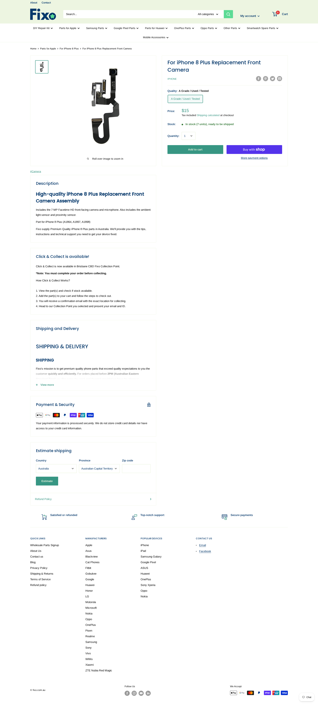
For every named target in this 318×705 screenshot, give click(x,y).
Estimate (47, 481)
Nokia (88, 613)
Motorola (90, 602)
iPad (143, 550)
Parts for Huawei (154, 28)
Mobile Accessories (154, 37)
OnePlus (90, 624)
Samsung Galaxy (151, 556)
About (33, 2)
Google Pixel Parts (124, 28)
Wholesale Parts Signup (44, 545)
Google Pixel (148, 562)
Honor (89, 590)
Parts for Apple (67, 28)
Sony (88, 647)
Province (84, 460)
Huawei (89, 585)
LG (87, 596)
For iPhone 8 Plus (69, 48)
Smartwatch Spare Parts (261, 28)
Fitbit (88, 567)
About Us (35, 550)
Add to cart (195, 149)
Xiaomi (89, 664)
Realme (90, 636)
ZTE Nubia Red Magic (98, 670)
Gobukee (90, 573)
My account (248, 16)
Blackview (91, 556)
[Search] (228, 14)
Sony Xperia (148, 585)
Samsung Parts (95, 28)
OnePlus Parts (182, 28)
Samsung (91, 641)
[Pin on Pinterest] (265, 78)
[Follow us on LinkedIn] (148, 693)
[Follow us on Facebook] (127, 693)
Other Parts (230, 28)
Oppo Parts (207, 28)
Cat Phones (92, 562)
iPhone (172, 79)
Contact (46, 2)
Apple (88, 545)
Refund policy (38, 585)
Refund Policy (43, 499)
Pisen (88, 630)
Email (202, 545)
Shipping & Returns (41, 573)
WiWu (89, 659)
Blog (33, 562)
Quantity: (173, 135)
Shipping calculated (208, 115)
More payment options (254, 157)
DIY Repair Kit (41, 28)
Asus (88, 550)
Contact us (36, 556)
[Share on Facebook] (258, 78)
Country (41, 460)
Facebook (205, 551)
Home (33, 48)
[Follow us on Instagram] (134, 693)
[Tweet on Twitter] (272, 78)
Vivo (88, 653)
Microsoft (91, 607)
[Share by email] (279, 78)
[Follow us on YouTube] (141, 693)
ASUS (144, 567)
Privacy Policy (38, 567)
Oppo (88, 619)
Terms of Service (40, 579)
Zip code (127, 460)
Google (89, 579)
